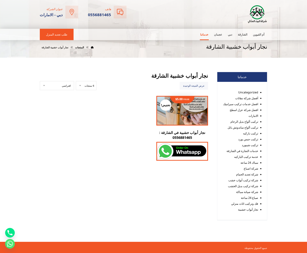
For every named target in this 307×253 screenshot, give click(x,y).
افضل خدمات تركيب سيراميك (240, 104)
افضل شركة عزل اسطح (244, 110)
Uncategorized (248, 92)
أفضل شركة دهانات (246, 98)
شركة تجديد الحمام (247, 174)
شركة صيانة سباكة (247, 192)
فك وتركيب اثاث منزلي (244, 204)
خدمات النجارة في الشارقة (242, 151)
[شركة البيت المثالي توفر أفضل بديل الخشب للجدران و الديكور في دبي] (257, 14)
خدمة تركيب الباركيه (246, 157)
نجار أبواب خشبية (248, 209)
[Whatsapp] (10, 244)
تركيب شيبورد (250, 145)
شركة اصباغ (251, 168)
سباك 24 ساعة (249, 163)
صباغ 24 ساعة (249, 198)
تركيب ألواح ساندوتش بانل (243, 127)
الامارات (253, 116)
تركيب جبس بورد (248, 139)
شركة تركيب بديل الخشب (243, 186)
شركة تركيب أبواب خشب (243, 180)
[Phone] (10, 233)
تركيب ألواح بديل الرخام (244, 122)
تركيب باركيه (250, 133)
